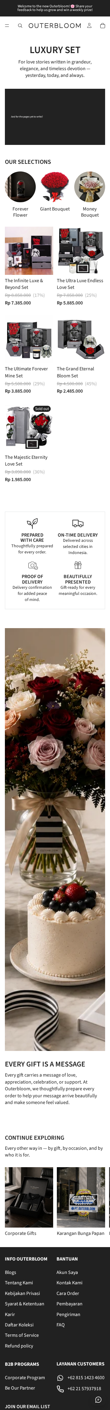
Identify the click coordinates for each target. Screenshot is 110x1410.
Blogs (10, 1272)
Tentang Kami (19, 1282)
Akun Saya (67, 1272)
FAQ (61, 1325)
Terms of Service (22, 1335)
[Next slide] (93, 195)
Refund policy (19, 1345)
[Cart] (102, 25)
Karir (10, 1314)
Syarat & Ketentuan (24, 1303)
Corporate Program (25, 1377)
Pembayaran (69, 1303)
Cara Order (68, 1293)
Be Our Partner (20, 1388)
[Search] (20, 25)
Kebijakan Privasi (22, 1293)
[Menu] (7, 26)
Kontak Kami (69, 1282)
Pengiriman (68, 1314)
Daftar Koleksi (19, 1325)
